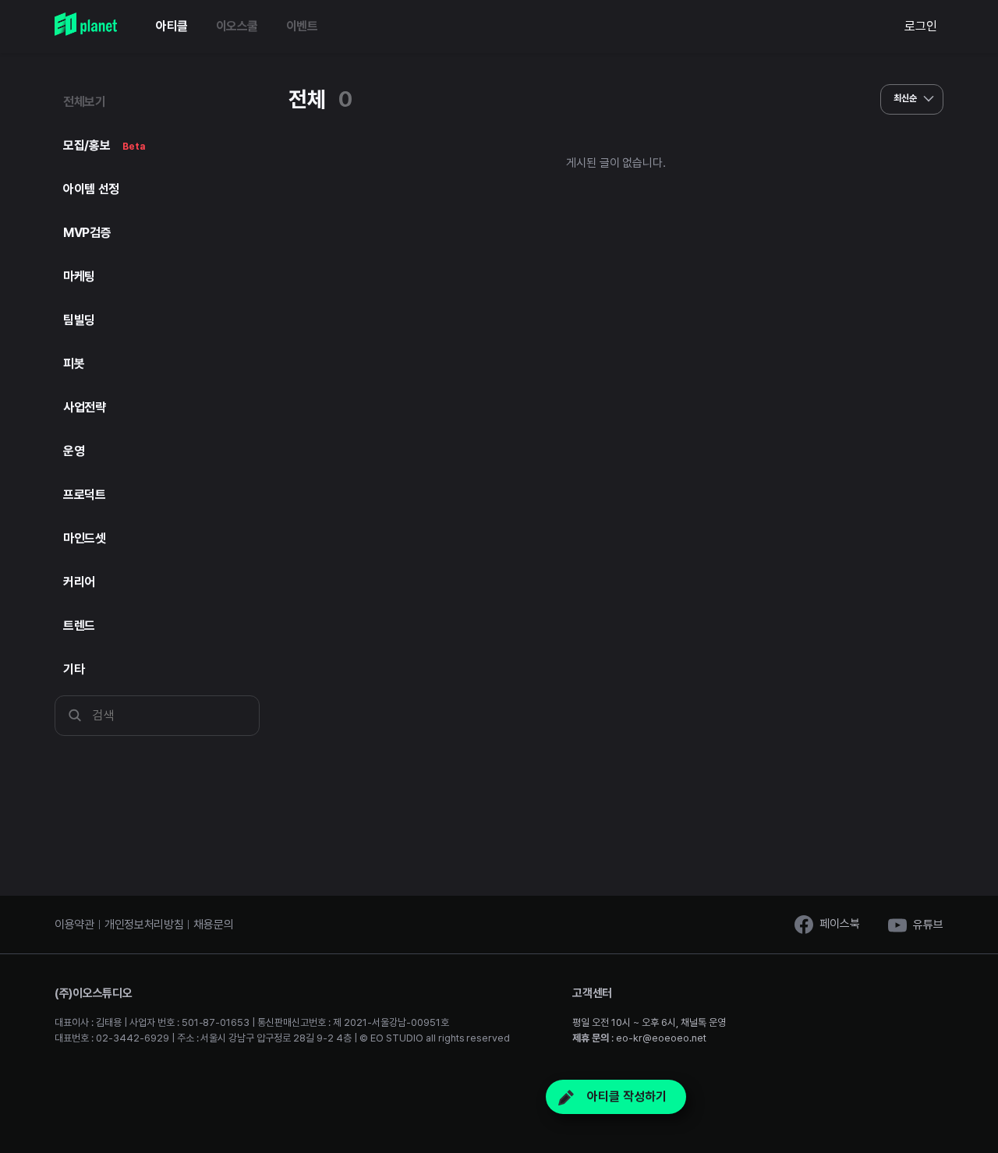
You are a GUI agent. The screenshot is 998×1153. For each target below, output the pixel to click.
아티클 (172, 26)
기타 (73, 669)
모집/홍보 (104, 145)
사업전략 (84, 407)
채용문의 (213, 925)
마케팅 (79, 276)
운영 (73, 451)
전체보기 (84, 101)
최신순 (906, 98)
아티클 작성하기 (625, 1096)
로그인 (920, 26)
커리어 (79, 582)
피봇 (73, 363)
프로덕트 (84, 494)
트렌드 (79, 625)
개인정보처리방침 (144, 925)
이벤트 (302, 26)
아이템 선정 (91, 189)
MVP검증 (87, 232)
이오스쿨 (237, 26)
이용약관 (74, 925)
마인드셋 (84, 538)
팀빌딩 (79, 320)
